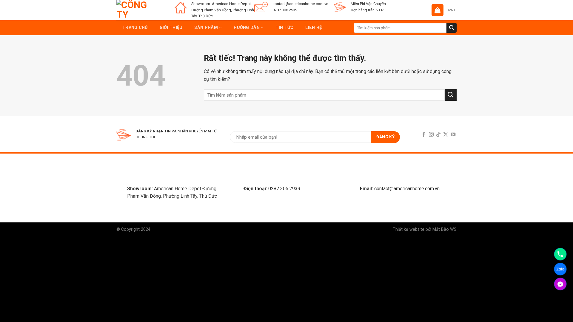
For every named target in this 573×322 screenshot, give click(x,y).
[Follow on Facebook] (423, 134)
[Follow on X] (445, 134)
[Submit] (451, 28)
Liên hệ (313, 27)
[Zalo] (560, 269)
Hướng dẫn (247, 27)
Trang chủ (135, 27)
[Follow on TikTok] (438, 134)
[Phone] (560, 254)
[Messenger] (560, 284)
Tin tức (284, 27)
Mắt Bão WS (444, 229)
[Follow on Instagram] (431, 134)
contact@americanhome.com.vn (407, 188)
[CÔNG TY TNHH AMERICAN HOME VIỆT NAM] (132, 10)
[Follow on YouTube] (453, 134)
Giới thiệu (171, 27)
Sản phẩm (206, 27)
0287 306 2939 (284, 188)
